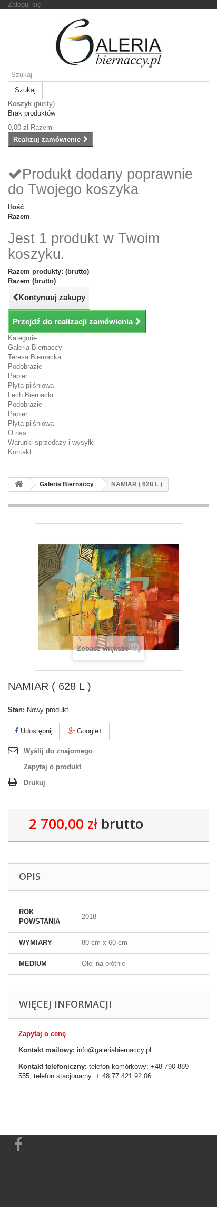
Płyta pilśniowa (31, 385)
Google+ (89, 731)
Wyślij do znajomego (58, 751)
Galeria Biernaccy (35, 347)
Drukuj (34, 783)
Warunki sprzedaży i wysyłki (51, 442)
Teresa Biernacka (34, 357)
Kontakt (20, 452)
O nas (17, 433)
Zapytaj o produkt (52, 767)
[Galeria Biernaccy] (108, 42)
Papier (17, 376)
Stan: (16, 710)
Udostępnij (35, 731)
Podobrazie (25, 366)
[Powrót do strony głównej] (19, 484)
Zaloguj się (24, 4)
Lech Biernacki (30, 395)
